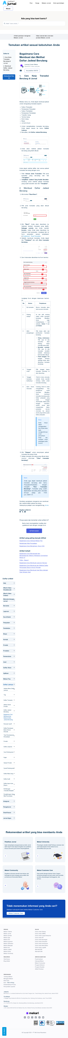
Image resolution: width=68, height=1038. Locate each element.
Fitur (31, 3)
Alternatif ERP (38, 949)
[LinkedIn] (25, 512)
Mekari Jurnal (46, 3)
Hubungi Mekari (39, 961)
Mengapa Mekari (8, 978)
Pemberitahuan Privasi (10, 984)
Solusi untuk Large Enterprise (43, 935)
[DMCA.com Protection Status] (60, 1023)
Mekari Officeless (8, 943)
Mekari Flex (7, 939)
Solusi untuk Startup (40, 931)
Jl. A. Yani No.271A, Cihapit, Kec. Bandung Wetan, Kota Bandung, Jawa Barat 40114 (23, 1003)
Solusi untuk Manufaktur (41, 945)
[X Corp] (22, 512)
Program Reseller (39, 967)
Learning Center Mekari (31, 64)
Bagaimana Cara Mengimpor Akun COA (31, 546)
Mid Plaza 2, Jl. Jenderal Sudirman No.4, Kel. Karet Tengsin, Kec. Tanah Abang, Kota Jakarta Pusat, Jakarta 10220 (31, 993)
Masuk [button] (8, 8)
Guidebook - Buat (28, 236)
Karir (5, 982)
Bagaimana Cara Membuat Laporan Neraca (33, 563)
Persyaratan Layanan (9, 986)
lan (40, 236)
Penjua (36, 236)
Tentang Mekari (8, 976)
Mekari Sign (7, 937)
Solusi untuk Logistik (40, 947)
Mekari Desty (7, 951)
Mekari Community (40, 963)
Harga (37, 3)
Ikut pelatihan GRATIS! (32, 70)
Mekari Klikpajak (8, 945)
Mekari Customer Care (16, 913)
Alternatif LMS (38, 951)
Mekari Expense (8, 941)
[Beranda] (9, 3)
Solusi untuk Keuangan (41, 939)
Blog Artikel (7, 961)
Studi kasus (7, 959)
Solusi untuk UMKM (40, 933)
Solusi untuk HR (39, 937)
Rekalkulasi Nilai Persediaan (28, 543)
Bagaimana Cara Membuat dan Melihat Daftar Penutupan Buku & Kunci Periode (33, 566)
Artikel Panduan (39, 969)
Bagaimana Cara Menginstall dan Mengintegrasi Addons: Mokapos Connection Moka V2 (33, 555)
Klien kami (6, 980)
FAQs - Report (24, 560)
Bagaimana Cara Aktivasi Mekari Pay (31, 541)
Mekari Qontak (8, 935)
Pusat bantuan (39, 959)
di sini (46, 505)
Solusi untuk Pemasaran (41, 943)
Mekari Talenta (8, 931)
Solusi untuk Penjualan (41, 941)
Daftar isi (4, 1031)
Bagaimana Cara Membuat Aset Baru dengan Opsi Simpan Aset (33, 571)
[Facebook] (20, 512)
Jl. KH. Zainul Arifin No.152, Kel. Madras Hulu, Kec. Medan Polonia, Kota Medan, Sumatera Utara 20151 (28, 1007)
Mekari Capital (7, 949)
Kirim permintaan (58, 3)
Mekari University (8, 953)
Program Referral (39, 965)
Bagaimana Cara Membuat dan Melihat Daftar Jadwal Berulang (8, 717)
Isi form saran (34, 531)
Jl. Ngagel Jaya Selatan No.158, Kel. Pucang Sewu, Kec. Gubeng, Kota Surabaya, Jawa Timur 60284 (28, 998)
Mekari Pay (7, 947)
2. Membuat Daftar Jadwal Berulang (7, 68)
